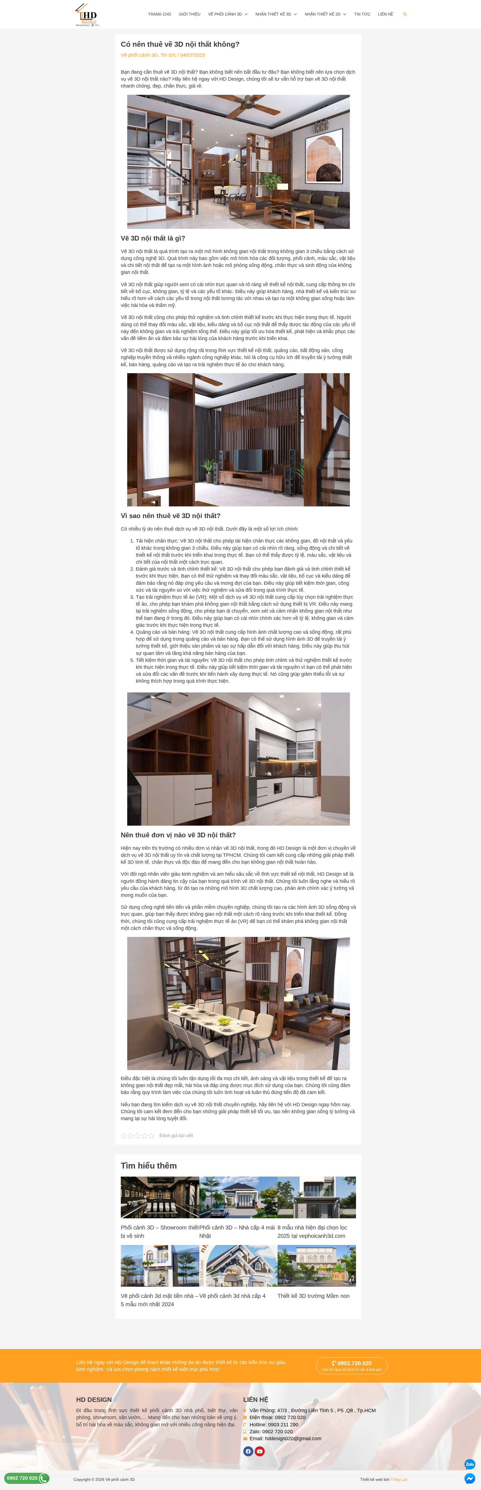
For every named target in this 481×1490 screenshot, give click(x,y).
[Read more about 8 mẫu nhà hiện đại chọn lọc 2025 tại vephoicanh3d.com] (317, 1197)
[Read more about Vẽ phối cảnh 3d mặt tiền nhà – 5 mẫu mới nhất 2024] (160, 1265)
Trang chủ (159, 14)
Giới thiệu (189, 14)
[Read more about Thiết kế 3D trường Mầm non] (317, 1265)
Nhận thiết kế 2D (322, 14)
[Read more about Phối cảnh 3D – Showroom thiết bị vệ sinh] (160, 1197)
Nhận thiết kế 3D (273, 14)
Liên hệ (385, 14)
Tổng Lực (399, 1479)
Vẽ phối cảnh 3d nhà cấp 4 (232, 1296)
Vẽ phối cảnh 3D (225, 14)
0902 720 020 (23, 1478)
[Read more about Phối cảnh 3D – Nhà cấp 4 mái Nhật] (238, 1197)
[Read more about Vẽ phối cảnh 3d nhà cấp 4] (238, 1265)
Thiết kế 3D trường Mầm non (314, 1296)
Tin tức (362, 14)
